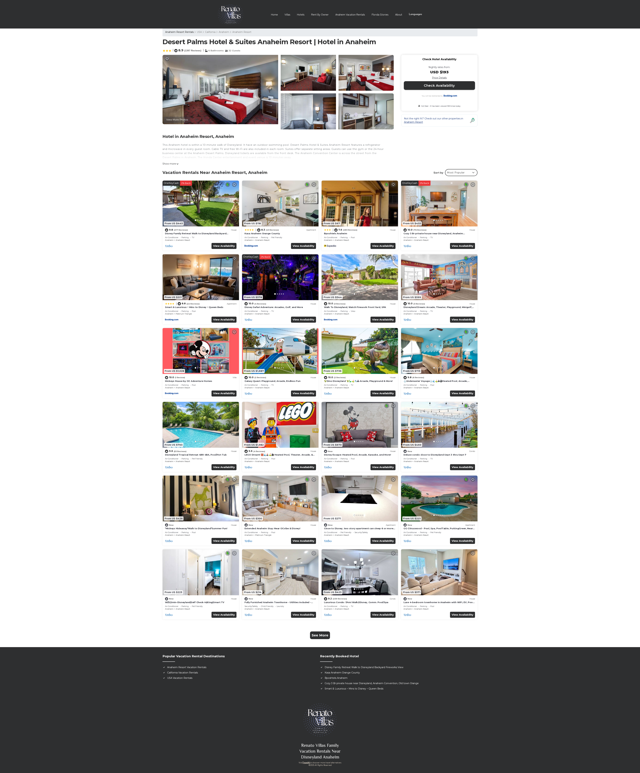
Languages (415, 14)
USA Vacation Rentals (179, 677)
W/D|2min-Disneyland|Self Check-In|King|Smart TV (194, 602)
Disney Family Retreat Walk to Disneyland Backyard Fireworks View (364, 667)
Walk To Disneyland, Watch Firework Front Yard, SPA (355, 307)
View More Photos (177, 119)
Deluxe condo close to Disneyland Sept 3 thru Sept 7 (435, 454)
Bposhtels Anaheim (335, 233)
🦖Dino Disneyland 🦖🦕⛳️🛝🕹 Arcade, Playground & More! (358, 381)
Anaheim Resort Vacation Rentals (186, 667)
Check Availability (439, 86)
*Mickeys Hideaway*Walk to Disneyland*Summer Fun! (196, 528)
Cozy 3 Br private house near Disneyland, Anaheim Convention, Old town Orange (372, 683)
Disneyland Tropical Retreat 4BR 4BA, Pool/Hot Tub (195, 454)
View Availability (224, 245)
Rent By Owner (320, 14)
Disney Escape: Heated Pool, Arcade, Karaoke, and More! (357, 454)
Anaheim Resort (241, 32)
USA (199, 32)
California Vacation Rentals (182, 672)
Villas (287, 14)
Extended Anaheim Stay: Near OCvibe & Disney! (272, 528)
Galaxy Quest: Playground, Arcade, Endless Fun (272, 381)
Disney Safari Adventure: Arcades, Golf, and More (273, 307)
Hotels (300, 14)
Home (274, 14)
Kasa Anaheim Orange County (262, 233)
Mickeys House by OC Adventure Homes (188, 381)
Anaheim (224, 32)
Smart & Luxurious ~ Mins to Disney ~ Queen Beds (194, 307)
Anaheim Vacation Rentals (350, 14)
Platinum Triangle (184, 314)
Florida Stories (380, 14)
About (398, 14)
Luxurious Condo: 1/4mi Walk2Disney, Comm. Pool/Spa (356, 602)
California (210, 32)
